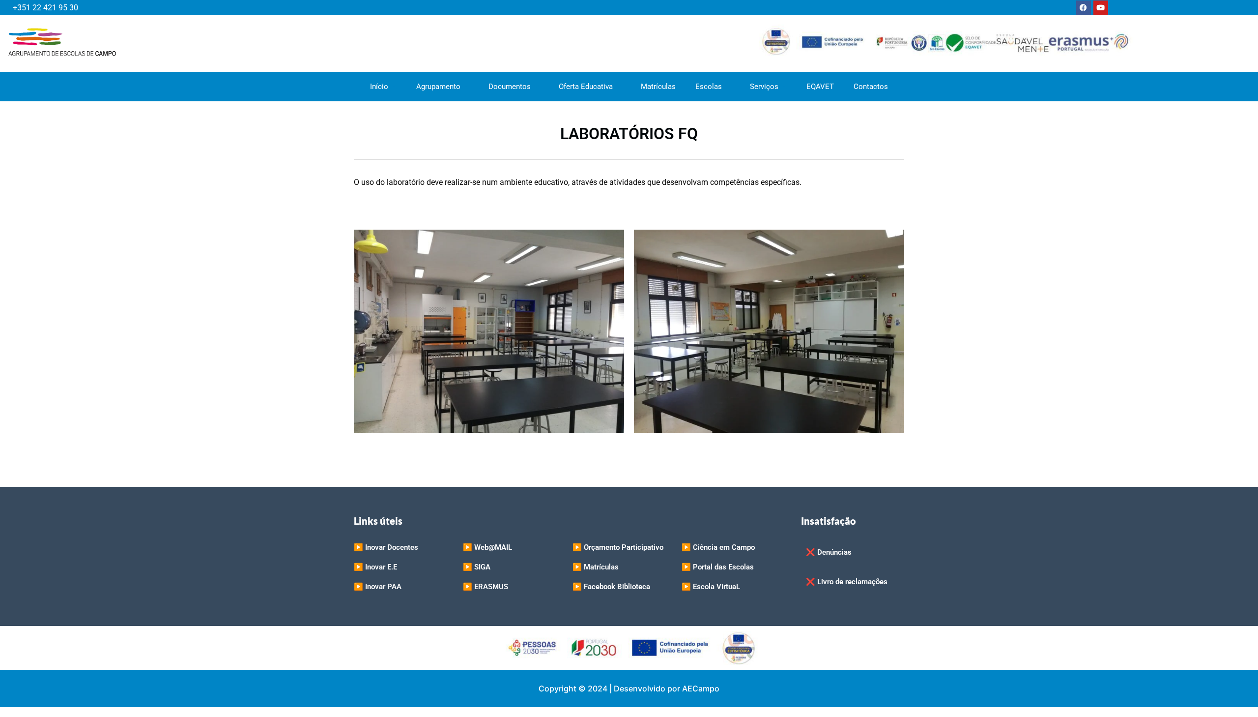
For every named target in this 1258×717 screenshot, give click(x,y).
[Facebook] (1083, 7)
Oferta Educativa (586, 86)
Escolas (708, 86)
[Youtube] (1100, 7)
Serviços (764, 86)
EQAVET (820, 86)
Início (379, 86)
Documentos (509, 86)
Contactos (871, 86)
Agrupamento (438, 86)
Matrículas (658, 86)
